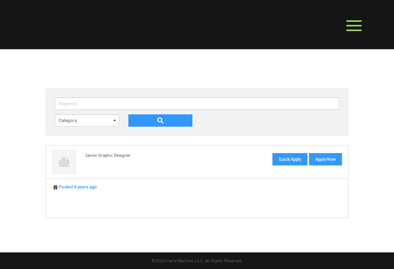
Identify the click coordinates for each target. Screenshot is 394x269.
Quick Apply (290, 159)
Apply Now (325, 159)
